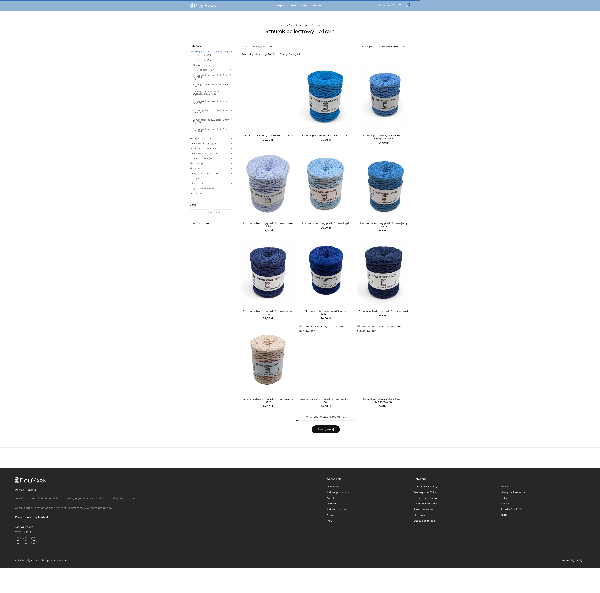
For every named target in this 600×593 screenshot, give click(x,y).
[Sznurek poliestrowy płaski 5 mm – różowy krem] (268, 360)
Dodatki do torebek (425, 520)
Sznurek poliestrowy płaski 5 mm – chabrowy (325, 312)
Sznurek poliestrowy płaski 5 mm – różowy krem (268, 400)
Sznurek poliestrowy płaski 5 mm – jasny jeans (383, 225)
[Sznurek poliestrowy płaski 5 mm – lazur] (325, 96)
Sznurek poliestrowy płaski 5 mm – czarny (268, 135)
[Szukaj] (393, 5)
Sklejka (505, 486)
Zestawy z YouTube (425, 492)
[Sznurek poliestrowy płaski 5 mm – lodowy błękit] (268, 184)
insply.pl (580, 560)
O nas (293, 5)
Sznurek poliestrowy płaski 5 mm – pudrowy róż (326, 400)
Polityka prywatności (338, 492)
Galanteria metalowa (426, 498)
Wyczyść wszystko (290, 54)
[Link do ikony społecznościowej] (18, 540)
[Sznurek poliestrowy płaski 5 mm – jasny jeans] (383, 184)
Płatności (331, 503)
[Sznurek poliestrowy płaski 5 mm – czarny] (268, 96)
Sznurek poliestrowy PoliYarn (259, 54)
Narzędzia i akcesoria (513, 492)
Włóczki (505, 503)
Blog (304, 5)
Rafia (504, 498)
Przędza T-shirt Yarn (513, 509)
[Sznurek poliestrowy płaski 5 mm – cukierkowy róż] (383, 360)
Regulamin (332, 486)
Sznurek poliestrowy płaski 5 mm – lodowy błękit (268, 225)
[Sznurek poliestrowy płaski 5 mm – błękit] (325, 184)
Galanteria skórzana (425, 503)
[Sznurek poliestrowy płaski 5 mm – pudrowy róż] (325, 360)
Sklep (278, 5)
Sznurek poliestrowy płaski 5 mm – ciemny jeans (268, 312)
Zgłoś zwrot (333, 515)
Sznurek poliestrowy (425, 486)
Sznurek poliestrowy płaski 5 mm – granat (383, 311)
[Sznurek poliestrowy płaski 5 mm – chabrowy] (325, 272)
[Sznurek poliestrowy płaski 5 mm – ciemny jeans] (268, 272)
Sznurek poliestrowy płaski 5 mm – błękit (326, 223)
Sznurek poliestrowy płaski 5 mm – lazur (325, 135)
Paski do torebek (423, 509)
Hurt (329, 520)
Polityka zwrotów (336, 509)
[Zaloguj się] (400, 5)
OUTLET (506, 515)
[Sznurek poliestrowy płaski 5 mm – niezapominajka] (383, 96)
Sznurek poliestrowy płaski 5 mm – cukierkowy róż (383, 400)
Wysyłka (331, 498)
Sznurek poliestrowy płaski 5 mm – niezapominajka (383, 137)
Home (283, 25)
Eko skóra (419, 515)
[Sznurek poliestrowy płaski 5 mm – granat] (383, 272)
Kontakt (317, 5)
